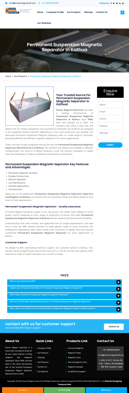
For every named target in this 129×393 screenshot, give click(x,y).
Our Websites (44, 23)
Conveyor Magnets (75, 348)
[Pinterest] (116, 3)
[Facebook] (110, 3)
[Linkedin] (119, 3)
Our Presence (43, 362)
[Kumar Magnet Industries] (18, 10)
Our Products (73, 12)
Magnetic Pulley (74, 353)
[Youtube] (122, 3)
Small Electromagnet (77, 372)
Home (40, 12)
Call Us (23, 390)
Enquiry (107, 390)
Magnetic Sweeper (75, 367)
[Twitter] (113, 3)
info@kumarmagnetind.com (22, 3)
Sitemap (88, 12)
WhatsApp (65, 390)
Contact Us (101, 12)
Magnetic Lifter (74, 358)
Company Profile (55, 12)
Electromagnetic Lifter (77, 362)
